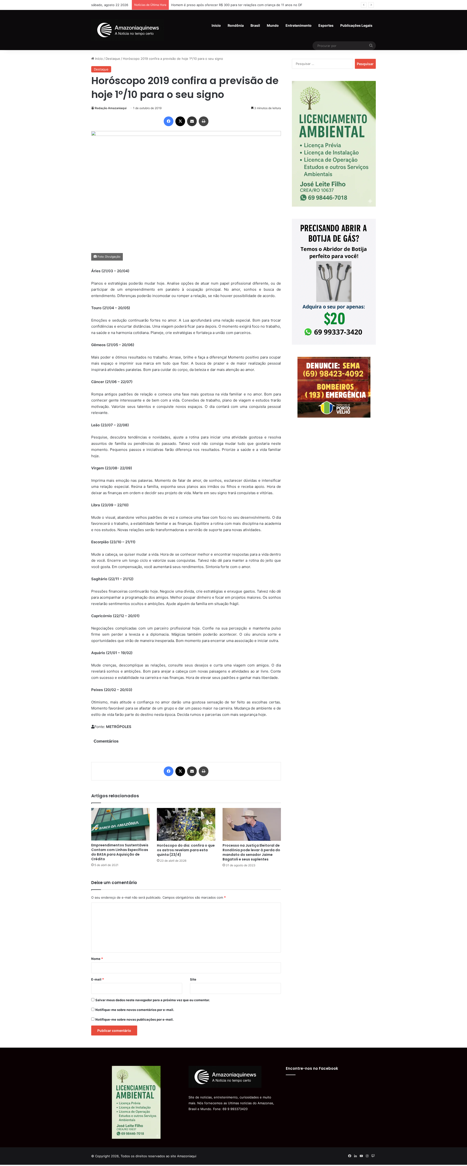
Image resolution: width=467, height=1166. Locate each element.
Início (98, 59)
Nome (97, 959)
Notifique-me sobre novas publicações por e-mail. (134, 1019)
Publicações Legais (356, 25)
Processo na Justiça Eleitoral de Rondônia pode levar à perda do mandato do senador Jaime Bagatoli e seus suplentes (251, 852)
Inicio (216, 25)
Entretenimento (299, 25)
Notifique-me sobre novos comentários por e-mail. (134, 1010)
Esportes (325, 25)
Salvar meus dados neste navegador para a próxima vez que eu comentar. (152, 1000)
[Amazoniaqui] (127, 30)
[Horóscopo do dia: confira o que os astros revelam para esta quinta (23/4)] (186, 824)
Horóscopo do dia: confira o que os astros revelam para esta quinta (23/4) (186, 850)
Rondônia (236, 25)
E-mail (97, 979)
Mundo (273, 25)
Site (193, 979)
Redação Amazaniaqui (110, 108)
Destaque (113, 59)
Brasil (255, 25)
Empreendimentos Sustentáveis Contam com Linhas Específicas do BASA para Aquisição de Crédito (119, 852)
